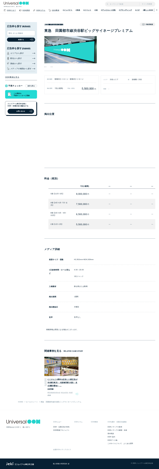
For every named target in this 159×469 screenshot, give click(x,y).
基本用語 (111, 433)
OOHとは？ (57, 422)
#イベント (87, 10)
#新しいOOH (148, 10)
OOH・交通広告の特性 (61, 427)
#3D (96, 10)
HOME (20, 402)
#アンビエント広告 (108, 10)
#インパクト (67, 10)
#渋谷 (78, 10)
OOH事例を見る (12, 77)
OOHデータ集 (113, 440)
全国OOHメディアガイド (62, 449)
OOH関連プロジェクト (61, 430)
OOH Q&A (111, 437)
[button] (156, 10)
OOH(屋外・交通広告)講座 (117, 422)
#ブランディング (125, 10)
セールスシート (32, 402)
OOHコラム (78, 422)
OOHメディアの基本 (115, 427)
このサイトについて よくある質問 (120, 443)
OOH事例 (94, 422)
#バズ (137, 10)
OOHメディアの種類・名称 (117, 430)
